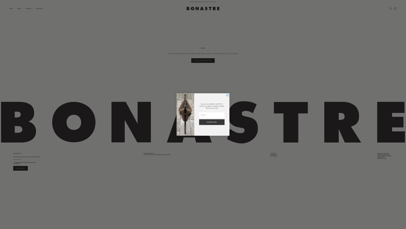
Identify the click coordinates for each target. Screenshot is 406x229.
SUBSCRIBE (212, 122)
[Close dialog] (227, 95)
